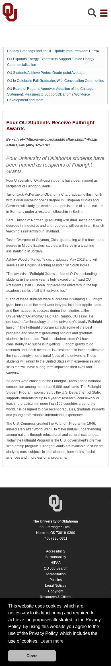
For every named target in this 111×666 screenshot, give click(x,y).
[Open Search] (92, 14)
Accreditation (56, 574)
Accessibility (55, 551)
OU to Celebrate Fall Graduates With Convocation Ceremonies (55, 81)
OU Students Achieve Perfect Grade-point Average (46, 73)
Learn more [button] (51, 641)
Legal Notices (55, 586)
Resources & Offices (55, 597)
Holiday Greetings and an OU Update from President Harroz (53, 51)
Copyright (55, 591)
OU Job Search (55, 568)
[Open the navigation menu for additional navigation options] (103, 13)
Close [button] (32, 655)
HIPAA (56, 563)
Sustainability (55, 557)
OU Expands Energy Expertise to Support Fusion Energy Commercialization (50, 62)
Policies (56, 580)
